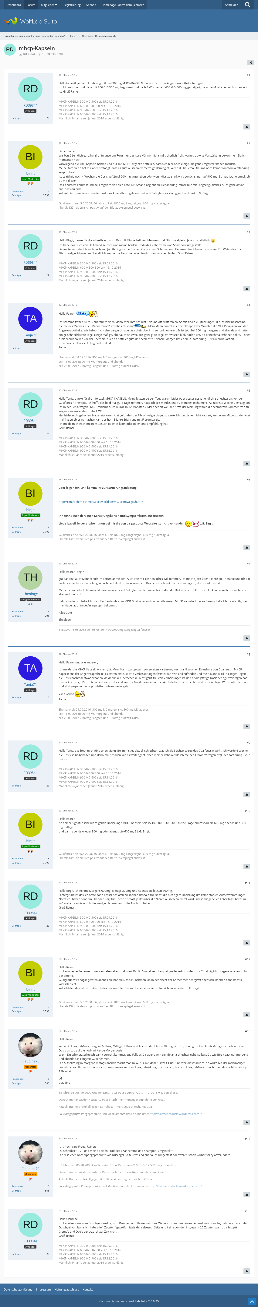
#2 (248, 143)
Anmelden (231, 5)
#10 (247, 811)
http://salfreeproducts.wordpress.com (174, 1114)
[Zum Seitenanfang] (252, 1301)
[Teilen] (250, 62)
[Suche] (247, 4)
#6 (248, 480)
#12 (247, 959)
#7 (248, 564)
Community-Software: (129, 1301)
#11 (247, 883)
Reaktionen (17, 191)
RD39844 (29, 54)
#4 (248, 305)
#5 (248, 390)
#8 (248, 654)
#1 (248, 75)
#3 (248, 232)
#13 (247, 1031)
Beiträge (16, 118)
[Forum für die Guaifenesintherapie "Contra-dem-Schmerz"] (129, 20)
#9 (248, 742)
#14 (247, 1138)
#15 (247, 1211)
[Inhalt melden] (246, 126)
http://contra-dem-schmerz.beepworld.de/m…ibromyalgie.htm (99, 501)
